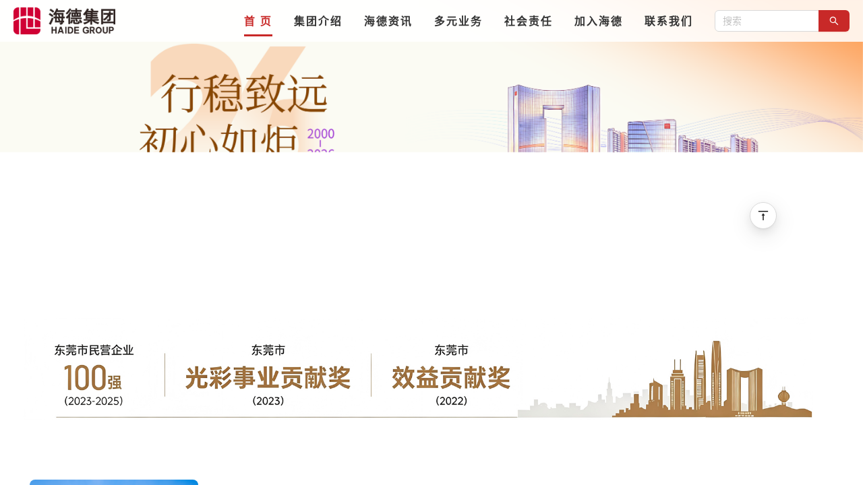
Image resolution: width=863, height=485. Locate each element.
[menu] (415, 20)
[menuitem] (258, 20)
